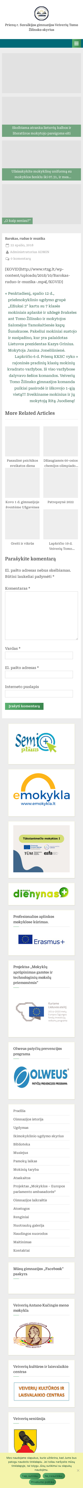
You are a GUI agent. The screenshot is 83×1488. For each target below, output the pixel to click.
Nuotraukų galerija (28, 1225)
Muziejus (20, 1153)
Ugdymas (20, 1128)
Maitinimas (22, 1242)
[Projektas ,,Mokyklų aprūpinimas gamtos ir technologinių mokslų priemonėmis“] (41, 1010)
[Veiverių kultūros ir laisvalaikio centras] (41, 1400)
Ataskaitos (21, 1178)
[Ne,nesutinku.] (78, 1470)
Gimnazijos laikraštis (30, 1200)
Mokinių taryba (26, 1169)
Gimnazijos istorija (28, 1119)
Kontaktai (21, 1250)
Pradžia (19, 1111)
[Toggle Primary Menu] (76, 43)
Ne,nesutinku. (54, 1476)
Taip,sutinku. (30, 1476)
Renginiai (21, 1217)
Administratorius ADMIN (29, 252)
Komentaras (17, 588)
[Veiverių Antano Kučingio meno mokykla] (33, 1348)
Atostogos (21, 1209)
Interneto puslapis (22, 687)
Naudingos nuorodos (30, 1234)
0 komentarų (21, 259)
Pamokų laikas (25, 1161)
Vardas (12, 648)
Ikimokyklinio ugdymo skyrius (38, 1136)
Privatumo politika (42, 1482)
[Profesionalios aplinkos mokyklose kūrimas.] (41, 939)
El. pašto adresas (22, 668)
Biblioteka (21, 1144)
